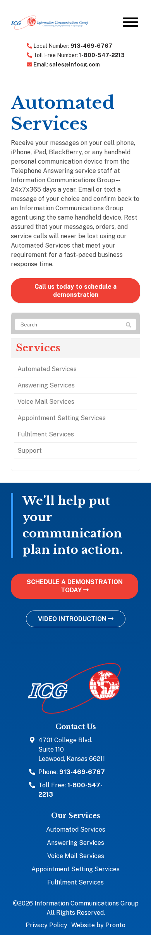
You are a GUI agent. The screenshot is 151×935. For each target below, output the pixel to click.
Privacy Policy (46, 925)
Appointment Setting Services (61, 418)
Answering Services (46, 385)
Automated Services (47, 369)
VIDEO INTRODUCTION (73, 619)
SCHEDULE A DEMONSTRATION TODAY (75, 586)
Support (29, 450)
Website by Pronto (98, 925)
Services (38, 348)
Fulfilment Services (45, 434)
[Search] (128, 325)
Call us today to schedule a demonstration (75, 290)
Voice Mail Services (45, 401)
